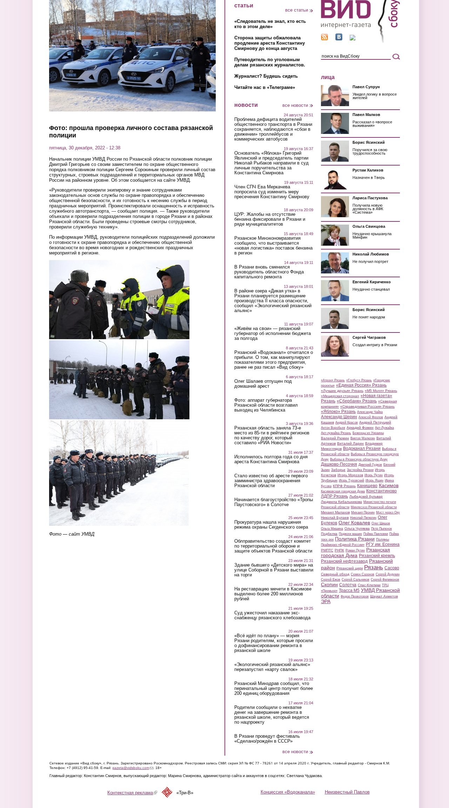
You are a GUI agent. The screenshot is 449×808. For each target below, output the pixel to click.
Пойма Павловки (375, 534)
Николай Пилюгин (363, 517)
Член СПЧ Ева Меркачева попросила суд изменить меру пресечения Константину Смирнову (271, 192)
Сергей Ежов (330, 579)
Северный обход (335, 574)
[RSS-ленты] (324, 38)
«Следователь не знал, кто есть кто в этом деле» (270, 24)
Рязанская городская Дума (355, 552)
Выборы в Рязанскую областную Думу (359, 459)
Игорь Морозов (350, 475)
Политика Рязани (355, 539)
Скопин (329, 584)
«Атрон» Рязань (333, 380)
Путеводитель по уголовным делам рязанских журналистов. (269, 62)
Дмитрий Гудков (370, 464)
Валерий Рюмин (335, 438)
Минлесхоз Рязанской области (374, 507)
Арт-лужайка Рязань (336, 433)
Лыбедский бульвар (366, 496)
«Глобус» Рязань (359, 380)
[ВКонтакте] (338, 38)
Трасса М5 (349, 590)
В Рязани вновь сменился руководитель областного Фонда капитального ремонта (269, 272)
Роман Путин (355, 550)
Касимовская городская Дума (343, 491)
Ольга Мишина (332, 528)
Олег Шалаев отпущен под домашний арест (263, 384)
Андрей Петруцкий (375, 422)
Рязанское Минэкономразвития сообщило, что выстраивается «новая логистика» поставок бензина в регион (273, 246)
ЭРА (325, 601)
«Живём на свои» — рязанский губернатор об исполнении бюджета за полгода (272, 333)
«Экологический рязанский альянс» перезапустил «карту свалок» (272, 667)
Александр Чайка (370, 412)
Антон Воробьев (333, 427)
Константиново (381, 491)
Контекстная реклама (132, 792)
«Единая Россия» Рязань (361, 385)
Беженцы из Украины (368, 433)
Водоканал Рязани (362, 448)
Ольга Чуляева (357, 528)
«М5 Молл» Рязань (381, 391)
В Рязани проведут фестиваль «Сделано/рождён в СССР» (267, 739)
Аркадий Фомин (360, 427)
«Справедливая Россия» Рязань (367, 406)
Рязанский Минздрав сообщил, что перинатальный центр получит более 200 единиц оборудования (273, 688)
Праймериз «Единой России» (342, 545)
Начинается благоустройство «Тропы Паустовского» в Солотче (273, 502)
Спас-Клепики (369, 585)
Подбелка (329, 534)
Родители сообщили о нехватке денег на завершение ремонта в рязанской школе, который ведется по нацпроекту (271, 715)
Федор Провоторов (355, 596)
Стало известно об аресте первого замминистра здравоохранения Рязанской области (271, 480)
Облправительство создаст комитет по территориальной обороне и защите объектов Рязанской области (273, 546)
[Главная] (360, 41)
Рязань (373, 567)
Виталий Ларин (350, 443)
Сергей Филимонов (385, 579)
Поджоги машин (350, 534)
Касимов (388, 485)
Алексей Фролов (370, 417)
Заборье (338, 470)
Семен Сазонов (362, 574)
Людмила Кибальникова (341, 502)
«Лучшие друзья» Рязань (342, 391)
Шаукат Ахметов (384, 596)
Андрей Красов (346, 422)
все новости (295, 105)
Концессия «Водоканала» (288, 792)
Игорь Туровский (351, 480)
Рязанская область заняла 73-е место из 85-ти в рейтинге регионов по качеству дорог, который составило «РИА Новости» (271, 435)
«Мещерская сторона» (340, 396)
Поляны (382, 539)
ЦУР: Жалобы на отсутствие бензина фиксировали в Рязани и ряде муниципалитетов (269, 219)
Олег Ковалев (354, 522)
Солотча (347, 584)
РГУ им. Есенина (383, 544)
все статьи (296, 10)
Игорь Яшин (374, 480)
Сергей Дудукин (388, 574)
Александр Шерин (339, 416)
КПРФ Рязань (344, 486)
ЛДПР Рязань (334, 496)
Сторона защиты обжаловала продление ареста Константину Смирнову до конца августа (269, 43)
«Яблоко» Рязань (338, 411)
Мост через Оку (388, 512)
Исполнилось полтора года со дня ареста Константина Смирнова (271, 459)
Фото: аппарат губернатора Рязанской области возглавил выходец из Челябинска (266, 405)
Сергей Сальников (355, 579)
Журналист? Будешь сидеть (266, 76)
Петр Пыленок (381, 528)
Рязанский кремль (377, 555)
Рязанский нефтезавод (344, 561)
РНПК (339, 550)
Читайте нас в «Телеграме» (264, 87)
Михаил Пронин (363, 512)
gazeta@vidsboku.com (132, 768)
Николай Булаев (335, 517)
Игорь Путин (373, 475)
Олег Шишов (380, 523)
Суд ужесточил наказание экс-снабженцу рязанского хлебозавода (272, 615)
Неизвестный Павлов (347, 792)
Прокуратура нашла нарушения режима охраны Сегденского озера (271, 525)
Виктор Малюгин (362, 438)
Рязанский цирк (349, 568)
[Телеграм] (352, 38)
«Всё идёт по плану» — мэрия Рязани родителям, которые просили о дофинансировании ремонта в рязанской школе (273, 643)
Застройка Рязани (360, 470)
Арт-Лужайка (384, 427)
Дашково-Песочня (339, 464)
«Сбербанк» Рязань (357, 401)
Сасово (391, 567)
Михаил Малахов (335, 512)
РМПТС (327, 550)
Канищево (367, 485)
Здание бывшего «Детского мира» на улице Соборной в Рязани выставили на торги (273, 570)
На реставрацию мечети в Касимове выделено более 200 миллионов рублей (272, 594)
